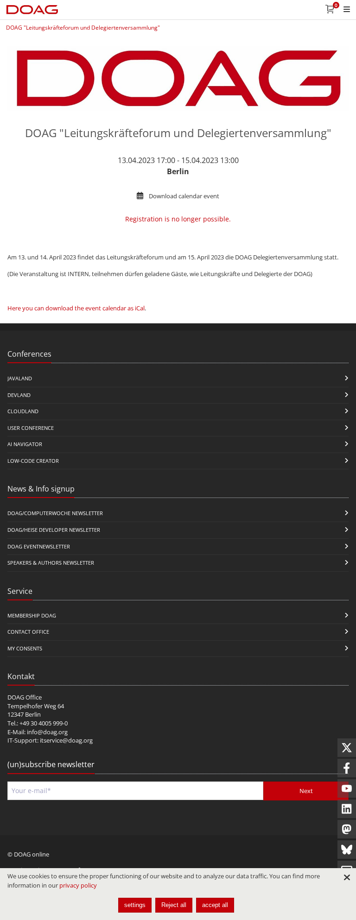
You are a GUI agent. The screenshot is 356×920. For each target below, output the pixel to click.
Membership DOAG (31, 615)
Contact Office (28, 631)
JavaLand (19, 378)
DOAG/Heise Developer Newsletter (53, 529)
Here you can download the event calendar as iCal (76, 308)
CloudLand (22, 411)
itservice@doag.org (66, 740)
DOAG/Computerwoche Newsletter (55, 513)
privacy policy (78, 885)
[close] (346, 877)
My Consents (24, 648)
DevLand (19, 394)
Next (306, 791)
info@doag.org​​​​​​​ (47, 732)
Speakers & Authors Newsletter (50, 562)
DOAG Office (24, 697)
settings (135, 904)
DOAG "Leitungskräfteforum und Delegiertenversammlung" (83, 28)
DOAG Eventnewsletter (38, 546)
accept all (215, 904)
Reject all (173, 904)
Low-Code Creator (33, 460)
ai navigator (24, 444)
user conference (30, 427)
